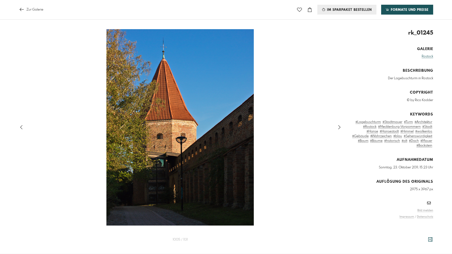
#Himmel (407, 131)
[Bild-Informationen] (430, 239)
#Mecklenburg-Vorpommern (399, 126)
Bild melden (425, 210)
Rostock (427, 56)
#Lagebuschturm (368, 122)
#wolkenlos (423, 131)
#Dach (414, 141)
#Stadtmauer (392, 122)
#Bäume (376, 141)
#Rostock (369, 126)
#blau (397, 136)
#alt (404, 141)
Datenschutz (425, 216)
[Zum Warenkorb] (310, 10)
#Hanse (372, 131)
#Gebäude (360, 136)
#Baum (363, 141)
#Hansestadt (389, 131)
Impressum (407, 216)
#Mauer (426, 141)
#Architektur (423, 122)
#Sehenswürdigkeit (418, 136)
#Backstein (424, 145)
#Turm (408, 122)
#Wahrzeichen (381, 136)
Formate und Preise (409, 10)
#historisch (392, 141)
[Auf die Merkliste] (299, 10)
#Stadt (427, 126)
